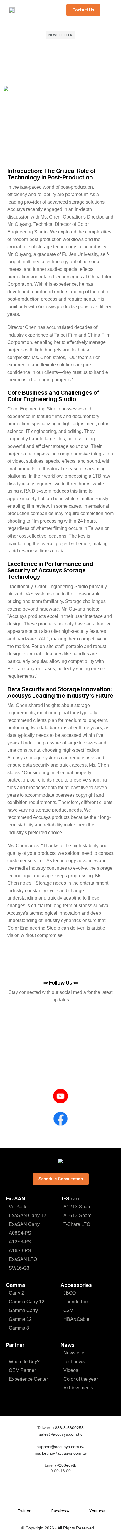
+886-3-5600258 (67, 1427)
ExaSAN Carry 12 (27, 1215)
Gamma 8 (19, 1327)
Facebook (60, 1510)
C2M (68, 1310)
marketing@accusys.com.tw (61, 1453)
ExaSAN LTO (23, 1259)
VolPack (17, 1206)
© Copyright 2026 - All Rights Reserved (57, 1528)
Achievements (78, 1387)
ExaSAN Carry (24, 1224)
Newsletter (60, 35)
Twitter (24, 1510)
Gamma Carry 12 (26, 1301)
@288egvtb (65, 1465)
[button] (107, 10)
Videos (70, 1370)
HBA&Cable (76, 1319)
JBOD (69, 1292)
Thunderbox (76, 1301)
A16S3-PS (20, 1250)
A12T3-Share (77, 1206)
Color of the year (80, 1379)
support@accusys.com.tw (60, 1446)
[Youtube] (96, 1499)
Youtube (97, 1510)
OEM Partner (22, 1370)
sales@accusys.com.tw (60, 1434)
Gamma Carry (23, 1310)
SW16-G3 (19, 1268)
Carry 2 (16, 1292)
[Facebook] (60, 1499)
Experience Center (28, 1379)
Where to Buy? (24, 1361)
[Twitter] (24, 1499)
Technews (74, 1361)
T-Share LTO (76, 1224)
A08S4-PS (20, 1233)
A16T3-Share (77, 1215)
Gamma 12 (20, 1319)
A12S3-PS (20, 1241)
